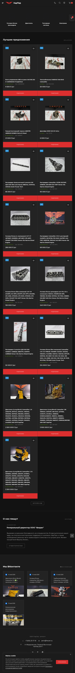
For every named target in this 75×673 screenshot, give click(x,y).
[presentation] (72, 536)
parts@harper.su (47, 641)
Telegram (37, 652)
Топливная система (46, 24)
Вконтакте (32, 652)
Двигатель (29, 23)
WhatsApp (42, 652)
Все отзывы (68, 519)
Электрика (63, 23)
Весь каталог (68, 40)
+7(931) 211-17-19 (30, 641)
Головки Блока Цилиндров (12, 24)
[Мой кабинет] (64, 3)
